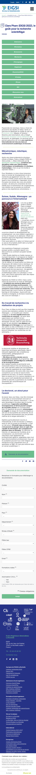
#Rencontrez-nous (18, 92)
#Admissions (18, 42)
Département (7, 522)
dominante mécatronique (11, 163)
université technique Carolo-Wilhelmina (16, 137)
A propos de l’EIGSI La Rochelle (15, 667)
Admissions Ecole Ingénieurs (15, 681)
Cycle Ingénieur (10, 702)
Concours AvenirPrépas (13, 683)
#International (18, 97)
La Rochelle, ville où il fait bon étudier (17, 720)
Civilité (4, 485)
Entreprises (9, 739)
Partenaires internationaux (14, 732)
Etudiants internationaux (13, 691)
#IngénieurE (18, 67)
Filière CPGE (6, 549)
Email (4, 558)
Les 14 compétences (12, 675)
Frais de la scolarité (12, 692)
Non (7, 582)
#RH (18, 87)
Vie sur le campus (11, 714)
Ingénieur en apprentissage (14, 687)
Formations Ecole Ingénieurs (15, 696)
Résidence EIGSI (11, 718)
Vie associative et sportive (14, 724)
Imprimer (33, 461)
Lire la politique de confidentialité (11, 767)
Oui (7, 580)
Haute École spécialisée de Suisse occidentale (27, 215)
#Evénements (18, 52)
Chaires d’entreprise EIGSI (13, 742)
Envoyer (17, 596)
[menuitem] (12, 2)
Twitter (26, 461)
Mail (30, 461)
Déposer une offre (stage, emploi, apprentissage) (16, 752)
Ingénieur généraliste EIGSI (14, 669)
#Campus (18, 77)
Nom (4, 494)
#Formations (18, 47)
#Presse (18, 82)
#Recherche (18, 57)
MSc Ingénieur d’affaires (13, 689)
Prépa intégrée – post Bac (13, 700)
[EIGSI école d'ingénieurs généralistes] (18, 9)
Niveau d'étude (8, 531)
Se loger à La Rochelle (12, 716)
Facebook (22, 461)
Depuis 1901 (9, 671)
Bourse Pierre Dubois (12, 736)
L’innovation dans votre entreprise (16, 744)
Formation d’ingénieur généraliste (16, 698)
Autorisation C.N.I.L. (9, 577)
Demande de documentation (18, 454)
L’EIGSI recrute (10, 677)
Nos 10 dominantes (12, 704)
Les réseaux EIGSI (11, 745)
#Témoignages (18, 62)
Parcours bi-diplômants (13, 734)
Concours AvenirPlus (12, 685)
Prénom (5, 503)
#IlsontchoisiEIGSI (18, 72)
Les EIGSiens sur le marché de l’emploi (17, 749)
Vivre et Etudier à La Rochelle (15, 722)
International (10, 728)
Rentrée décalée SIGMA (13, 706)
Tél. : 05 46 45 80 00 (13, 651)
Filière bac (5, 540)
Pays (4, 513)
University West (7, 133)
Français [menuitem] (12, 2)
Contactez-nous (11, 655)
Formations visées (9, 568)
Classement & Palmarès (13, 673)
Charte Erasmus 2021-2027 (14, 730)
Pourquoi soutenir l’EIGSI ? (14, 747)
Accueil (4, 15)
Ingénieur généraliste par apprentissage (18, 708)
